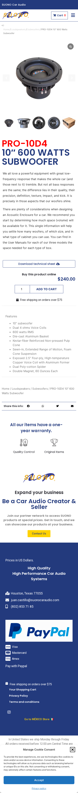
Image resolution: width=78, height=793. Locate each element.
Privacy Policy (18, 696)
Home (6, 29)
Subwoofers (33, 29)
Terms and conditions (24, 702)
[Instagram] (9, 712)
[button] (72, 749)
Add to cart (46, 289)
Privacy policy (39, 788)
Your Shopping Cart (22, 689)
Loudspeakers (18, 29)
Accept (39, 780)
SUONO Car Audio (14, 5)
